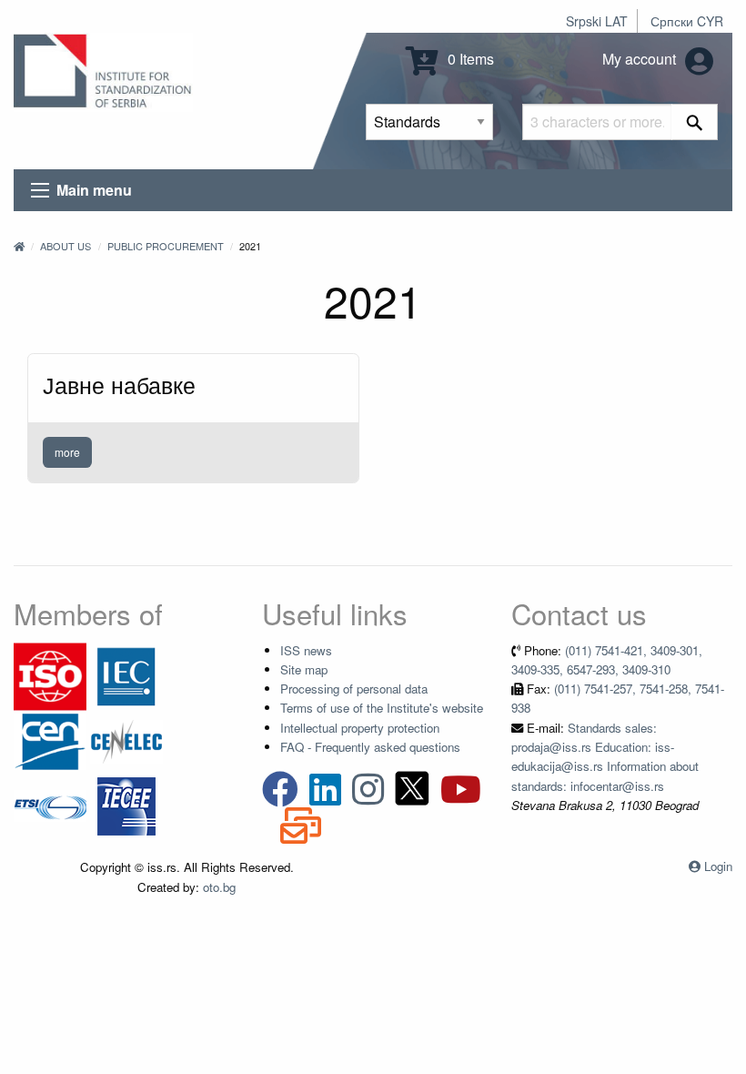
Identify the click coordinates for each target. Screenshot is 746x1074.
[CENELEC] (126, 739)
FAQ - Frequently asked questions (370, 746)
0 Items (469, 58)
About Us (65, 245)
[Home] (19, 245)
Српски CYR (686, 21)
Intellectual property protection (359, 727)
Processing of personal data (354, 688)
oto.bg (219, 887)
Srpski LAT (597, 21)
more (67, 452)
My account (641, 58)
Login (718, 866)
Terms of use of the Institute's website (381, 707)
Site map (304, 669)
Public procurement (165, 245)
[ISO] (50, 675)
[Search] (694, 122)
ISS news (306, 650)
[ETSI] (50, 804)
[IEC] (126, 675)
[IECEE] (126, 804)
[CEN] (50, 739)
